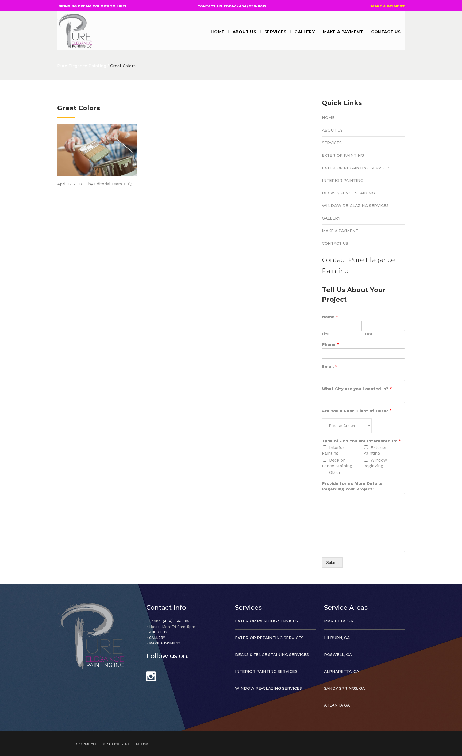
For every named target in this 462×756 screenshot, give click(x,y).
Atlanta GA (337, 705)
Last (368, 334)
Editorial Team (108, 184)
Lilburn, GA (337, 637)
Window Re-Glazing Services (355, 205)
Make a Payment (340, 230)
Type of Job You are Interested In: (361, 440)
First (326, 334)
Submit (332, 562)
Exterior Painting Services (266, 621)
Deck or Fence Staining (337, 463)
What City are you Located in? (357, 388)
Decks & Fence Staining (348, 193)
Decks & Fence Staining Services (272, 654)
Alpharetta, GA (341, 671)
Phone (330, 344)
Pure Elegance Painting (81, 66)
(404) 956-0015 (176, 621)
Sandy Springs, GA (344, 688)
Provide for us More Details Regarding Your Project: (352, 486)
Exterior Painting (343, 155)
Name (330, 316)
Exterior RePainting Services (356, 168)
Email (329, 366)
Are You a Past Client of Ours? (357, 410)
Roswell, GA (338, 654)
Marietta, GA (338, 621)
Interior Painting (342, 180)
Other (335, 472)
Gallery (331, 218)
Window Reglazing (375, 463)
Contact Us (335, 243)
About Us (332, 130)
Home (328, 117)
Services (332, 142)
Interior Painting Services (266, 671)
